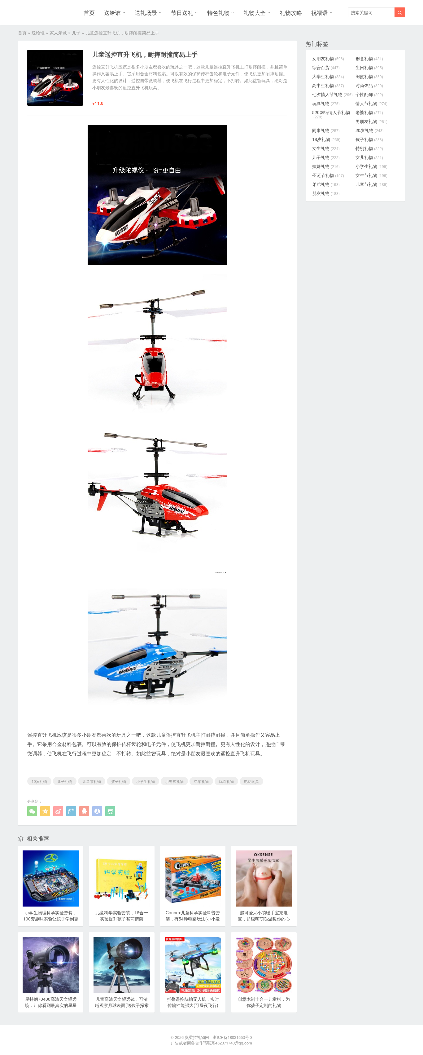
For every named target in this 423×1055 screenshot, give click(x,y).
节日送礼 (182, 12)
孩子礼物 (118, 781)
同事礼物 (326, 130)
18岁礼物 (326, 139)
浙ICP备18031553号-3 (232, 1037)
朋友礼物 (326, 193)
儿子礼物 (64, 781)
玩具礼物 (226, 781)
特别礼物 (369, 148)
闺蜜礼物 (369, 76)
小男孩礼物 (174, 781)
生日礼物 (369, 67)
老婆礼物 (369, 112)
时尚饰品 (369, 85)
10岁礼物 (39, 781)
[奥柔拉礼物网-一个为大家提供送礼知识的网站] (34, 12)
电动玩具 (251, 781)
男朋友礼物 (371, 121)
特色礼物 (218, 12)
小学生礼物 (145, 781)
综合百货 (326, 67)
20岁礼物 (369, 130)
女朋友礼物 (328, 58)
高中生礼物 (328, 85)
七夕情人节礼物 (332, 94)
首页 (89, 12)
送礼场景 (146, 12)
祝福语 (319, 12)
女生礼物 (326, 148)
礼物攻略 (291, 12)
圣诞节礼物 (328, 175)
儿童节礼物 (91, 781)
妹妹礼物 (326, 166)
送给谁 (112, 12)
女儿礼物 (369, 157)
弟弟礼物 (201, 781)
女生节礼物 (371, 175)
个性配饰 (369, 94)
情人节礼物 (371, 103)
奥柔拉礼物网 (197, 1037)
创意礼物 (369, 58)
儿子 (76, 32)
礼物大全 (254, 12)
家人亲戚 (58, 32)
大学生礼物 (328, 76)
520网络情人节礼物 (331, 114)
